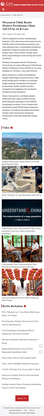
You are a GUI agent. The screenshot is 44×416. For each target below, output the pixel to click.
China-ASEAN (18, 15)
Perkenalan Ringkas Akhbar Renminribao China (17, 408)
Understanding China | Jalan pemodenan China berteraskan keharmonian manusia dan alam (19, 265)
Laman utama (5, 15)
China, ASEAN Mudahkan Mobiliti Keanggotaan (20, 363)
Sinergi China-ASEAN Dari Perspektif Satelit (19, 357)
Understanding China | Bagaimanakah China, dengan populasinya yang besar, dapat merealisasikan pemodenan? (21, 231)
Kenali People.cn (36, 408)
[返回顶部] (41, 352)
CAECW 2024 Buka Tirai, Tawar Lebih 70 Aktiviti (21, 369)
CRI (4, 34)
